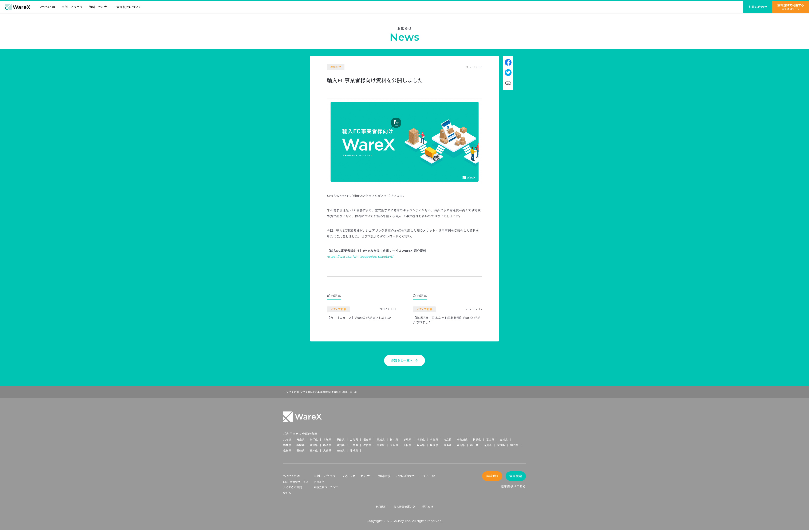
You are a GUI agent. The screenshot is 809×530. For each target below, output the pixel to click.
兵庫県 (421, 445)
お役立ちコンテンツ (326, 487)
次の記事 (420, 296)
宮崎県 (341, 450)
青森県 (300, 439)
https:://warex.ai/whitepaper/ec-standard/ (360, 257)
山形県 (354, 439)
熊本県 (314, 450)
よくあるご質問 (292, 487)
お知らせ (299, 392)
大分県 (327, 450)
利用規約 (381, 506)
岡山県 (461, 445)
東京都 (447, 439)
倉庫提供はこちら (513, 486)
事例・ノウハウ (72, 7)
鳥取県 (434, 445)
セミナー (366, 476)
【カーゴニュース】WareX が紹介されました (359, 318)
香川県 (488, 445)
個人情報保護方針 (404, 506)
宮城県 (327, 439)
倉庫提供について (129, 7)
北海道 (287, 439)
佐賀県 (287, 450)
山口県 (474, 445)
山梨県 (300, 445)
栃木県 (394, 439)
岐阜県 (314, 445)
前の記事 (334, 296)
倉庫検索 (515, 476)
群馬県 (407, 439)
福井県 (287, 445)
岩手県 (314, 439)
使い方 (287, 492)
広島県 (447, 445)
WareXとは (47, 7)
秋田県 (341, 439)
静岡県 (327, 445)
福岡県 (514, 445)
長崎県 (300, 450)
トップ (287, 392)
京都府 (381, 445)
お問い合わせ (405, 476)
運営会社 (427, 506)
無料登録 (492, 476)
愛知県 (341, 445)
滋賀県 (367, 445)
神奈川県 (462, 439)
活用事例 (319, 481)
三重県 (354, 445)
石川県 (504, 439)
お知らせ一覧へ (404, 360)
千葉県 (434, 439)
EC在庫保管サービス (296, 481)
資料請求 (384, 476)
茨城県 (381, 439)
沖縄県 (354, 450)
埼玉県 (421, 439)
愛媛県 (501, 445)
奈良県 (407, 445)
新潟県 (477, 439)
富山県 (490, 439)
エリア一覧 (427, 476)
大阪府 (394, 445)
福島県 (367, 439)
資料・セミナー (99, 7)
